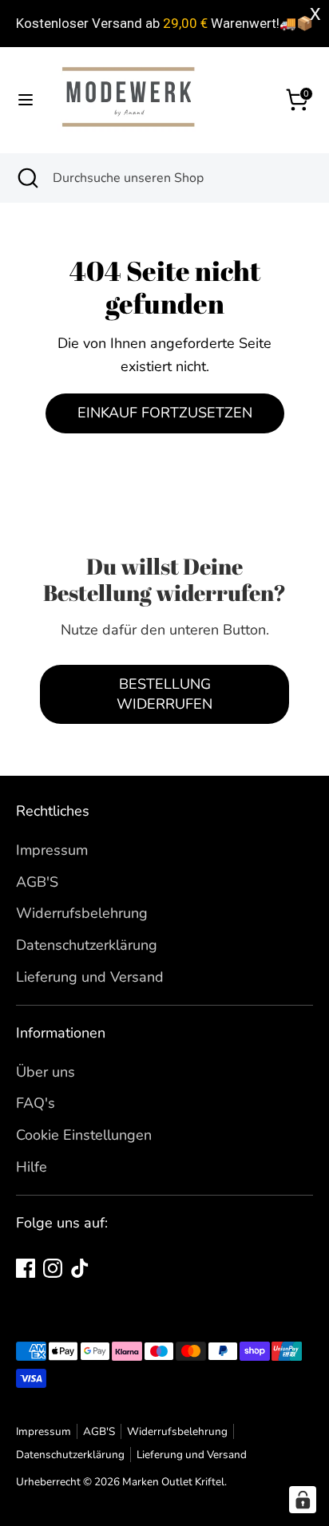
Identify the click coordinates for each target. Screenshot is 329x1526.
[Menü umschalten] (26, 100)
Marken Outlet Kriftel (173, 1481)
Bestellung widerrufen (164, 694)
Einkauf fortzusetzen (164, 412)
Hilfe (31, 1166)
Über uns (45, 1071)
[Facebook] (25, 1268)
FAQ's (35, 1103)
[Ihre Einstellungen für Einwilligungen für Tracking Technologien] (302, 1499)
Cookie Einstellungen (84, 1134)
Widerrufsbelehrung (82, 913)
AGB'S (37, 881)
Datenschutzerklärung (86, 945)
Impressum (52, 850)
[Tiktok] (79, 1268)
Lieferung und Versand (90, 976)
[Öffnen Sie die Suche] (26, 178)
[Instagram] (52, 1268)
